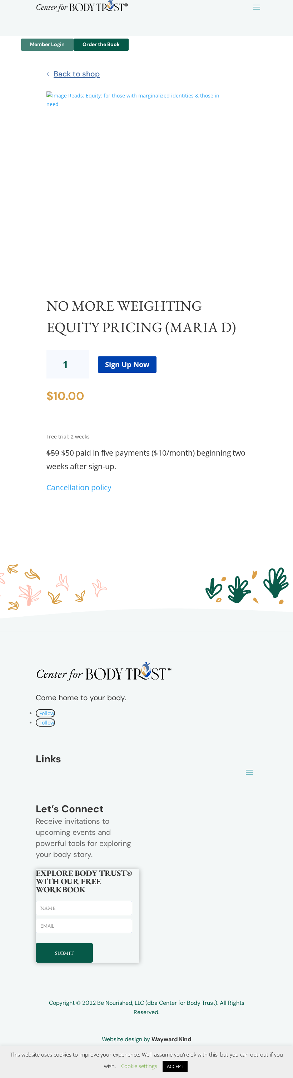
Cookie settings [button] (139, 1065)
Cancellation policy (78, 487)
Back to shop (77, 74)
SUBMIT (64, 953)
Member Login (47, 44)
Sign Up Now (127, 364)
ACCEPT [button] (175, 1066)
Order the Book (101, 44)
